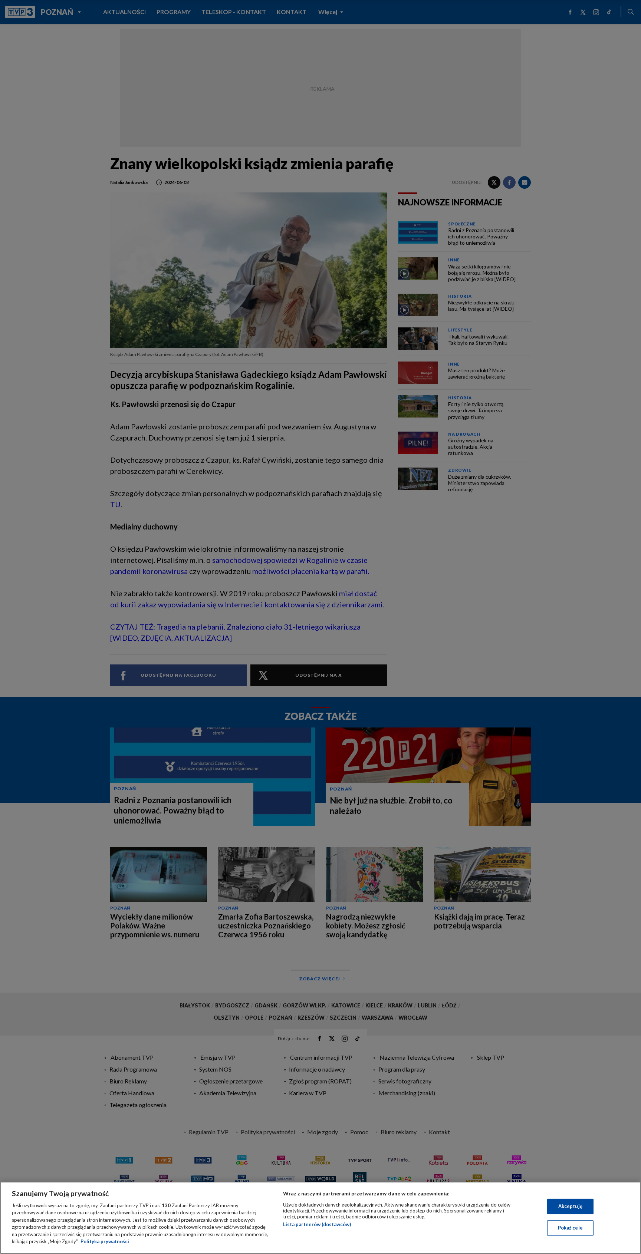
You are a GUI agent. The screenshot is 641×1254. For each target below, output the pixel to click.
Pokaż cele (570, 1228)
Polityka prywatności (104, 1241)
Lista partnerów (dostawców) (317, 1224)
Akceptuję (570, 1206)
